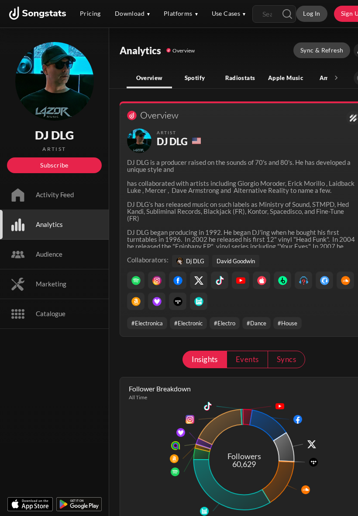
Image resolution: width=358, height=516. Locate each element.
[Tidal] (177, 301)
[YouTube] (240, 280)
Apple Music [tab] (285, 77)
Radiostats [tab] (240, 77)
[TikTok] (219, 280)
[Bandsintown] (198, 301)
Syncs (286, 359)
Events (247, 359)
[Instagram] (156, 280)
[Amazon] (136, 301)
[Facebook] (177, 280)
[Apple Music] (261, 280)
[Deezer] (156, 301)
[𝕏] (198, 280)
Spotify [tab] (195, 77)
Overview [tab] (149, 77)
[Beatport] (282, 280)
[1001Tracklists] (303, 280)
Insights (205, 359)
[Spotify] (136, 280)
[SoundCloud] (345, 280)
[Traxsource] (324, 280)
